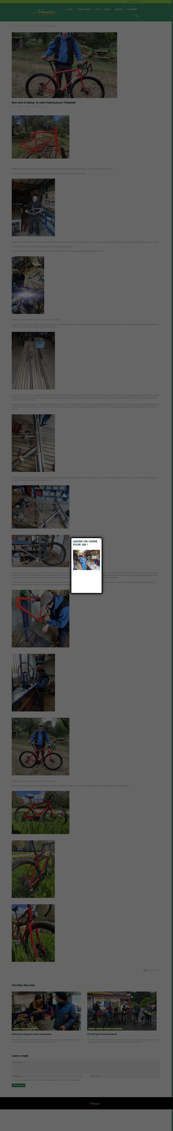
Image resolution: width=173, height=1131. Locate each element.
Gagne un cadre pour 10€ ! (85, 542)
